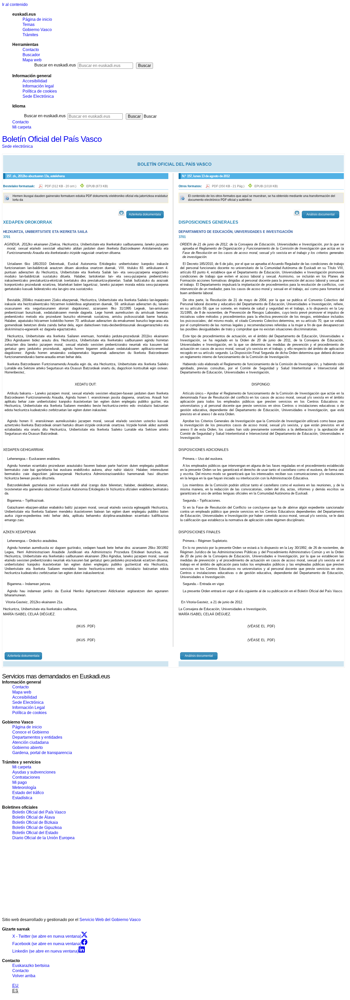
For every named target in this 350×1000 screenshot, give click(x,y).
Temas (29, 24)
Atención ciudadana (30, 742)
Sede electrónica (17, 146)
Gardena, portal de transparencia (42, 752)
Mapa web (32, 60)
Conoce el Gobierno (30, 732)
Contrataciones (26, 777)
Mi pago (19, 782)
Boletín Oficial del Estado (35, 832)
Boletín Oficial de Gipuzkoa (37, 827)
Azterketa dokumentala (145, 214)
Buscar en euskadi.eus (55, 65)
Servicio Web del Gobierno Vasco (110, 919)
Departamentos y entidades (37, 737)
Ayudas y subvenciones (34, 772)
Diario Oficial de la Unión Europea (43, 838)
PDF (61, 186)
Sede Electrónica (38, 96)
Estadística (22, 798)
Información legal (38, 86)
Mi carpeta (21, 127)
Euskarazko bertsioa (30, 965)
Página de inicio (37, 19)
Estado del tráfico (28, 792)
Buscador (31, 55)
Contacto (31, 49)
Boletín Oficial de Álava (33, 817)
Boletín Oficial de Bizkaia (35, 822)
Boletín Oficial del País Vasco (52, 139)
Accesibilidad (35, 81)
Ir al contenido (15, 4)
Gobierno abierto (27, 747)
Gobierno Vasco (37, 29)
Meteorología (24, 787)
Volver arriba (23, 976)
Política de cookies (40, 91)
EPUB (97, 186)
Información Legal (28, 707)
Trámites (30, 35)
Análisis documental (320, 214)
